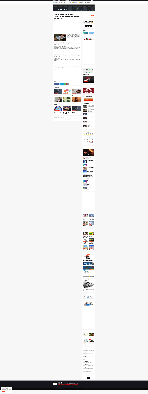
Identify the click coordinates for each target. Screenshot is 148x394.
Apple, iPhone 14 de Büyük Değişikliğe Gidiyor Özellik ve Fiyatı (90, 114)
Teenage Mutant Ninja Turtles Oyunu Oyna (91, 243)
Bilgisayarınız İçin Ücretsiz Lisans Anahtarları (90, 157)
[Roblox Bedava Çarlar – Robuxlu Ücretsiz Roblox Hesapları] (85, 188)
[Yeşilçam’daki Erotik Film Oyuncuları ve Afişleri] (85, 168)
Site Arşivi (88, 180)
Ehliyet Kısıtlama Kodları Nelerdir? (90, 184)
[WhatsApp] (65, 84)
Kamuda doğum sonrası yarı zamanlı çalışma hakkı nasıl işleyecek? (57, 104)
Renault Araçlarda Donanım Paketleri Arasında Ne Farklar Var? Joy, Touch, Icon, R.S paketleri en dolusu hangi (90, 176)
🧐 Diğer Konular (74, 2)
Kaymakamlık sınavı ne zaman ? (76, 95)
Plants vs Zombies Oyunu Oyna (91, 236)
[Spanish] (91, 39)
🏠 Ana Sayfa (54, 0)
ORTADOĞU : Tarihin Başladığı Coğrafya (85, 337)
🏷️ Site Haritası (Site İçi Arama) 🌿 (68, 0)
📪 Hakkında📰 (58, 0)
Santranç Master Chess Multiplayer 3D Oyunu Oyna (85, 237)
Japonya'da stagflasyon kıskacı (91, 225)
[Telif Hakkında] (85, 165)
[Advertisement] (67, 27)
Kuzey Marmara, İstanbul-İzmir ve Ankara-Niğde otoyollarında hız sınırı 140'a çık (91, 106)
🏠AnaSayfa (61, 2)
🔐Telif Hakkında (62, 0)
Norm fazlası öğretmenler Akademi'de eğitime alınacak (58, 95)
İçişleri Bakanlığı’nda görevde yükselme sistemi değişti (58, 112)
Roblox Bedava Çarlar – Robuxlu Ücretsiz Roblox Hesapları (90, 188)
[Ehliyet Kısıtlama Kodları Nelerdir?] (85, 184)
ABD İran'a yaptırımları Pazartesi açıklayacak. (84, 219)
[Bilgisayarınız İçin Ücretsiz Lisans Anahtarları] (85, 158)
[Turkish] (92, 39)
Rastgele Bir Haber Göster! (88, 99)
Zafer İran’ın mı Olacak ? (91, 337)
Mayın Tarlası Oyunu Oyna (91, 250)
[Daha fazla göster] (69, 84)
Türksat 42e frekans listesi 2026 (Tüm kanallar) (90, 160)
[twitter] (91, 0)
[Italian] (88, 39)
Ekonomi (84, 117)
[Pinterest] (66, 84)
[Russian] (90, 39)
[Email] (68, 84)
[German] (86, 39)
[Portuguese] (89, 39)
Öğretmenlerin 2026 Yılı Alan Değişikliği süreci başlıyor (76, 112)
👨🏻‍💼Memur (69, 2)
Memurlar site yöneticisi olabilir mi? (67, 95)
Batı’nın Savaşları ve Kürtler (91, 343)
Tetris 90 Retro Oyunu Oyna (85, 243)
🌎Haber (65, 2)
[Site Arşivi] (85, 181)
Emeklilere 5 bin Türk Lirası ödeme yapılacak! (90, 117)
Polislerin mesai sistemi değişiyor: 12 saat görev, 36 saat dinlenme (66, 113)
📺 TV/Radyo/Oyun (87, 2)
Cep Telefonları (85, 113)
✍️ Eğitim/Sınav (81, 2)
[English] (84, 39)
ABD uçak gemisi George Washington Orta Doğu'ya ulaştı (91, 219)
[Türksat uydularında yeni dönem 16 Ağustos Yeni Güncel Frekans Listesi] (85, 171)
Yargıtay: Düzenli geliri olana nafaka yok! (76, 103)
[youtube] (92, 0)
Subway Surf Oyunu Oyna (85, 250)
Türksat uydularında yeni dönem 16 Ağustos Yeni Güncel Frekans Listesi (90, 172)
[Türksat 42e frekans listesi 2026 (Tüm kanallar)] (85, 161)
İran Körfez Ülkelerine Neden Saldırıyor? (85, 344)
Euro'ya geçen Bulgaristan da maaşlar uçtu (85, 226)
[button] (92, 2)
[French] (85, 39)
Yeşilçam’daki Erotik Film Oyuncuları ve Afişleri (90, 167)
